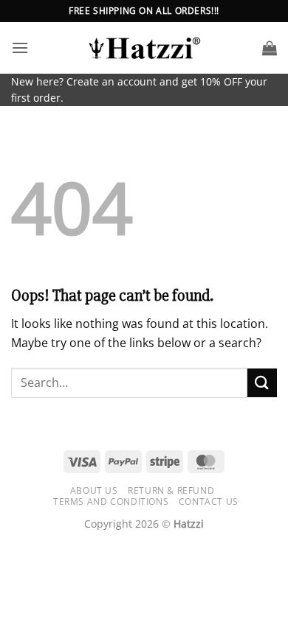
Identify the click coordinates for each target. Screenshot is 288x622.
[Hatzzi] (144, 48)
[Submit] (262, 382)
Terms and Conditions (110, 501)
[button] (20, 47)
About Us (94, 490)
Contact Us (209, 501)
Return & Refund (171, 490)
